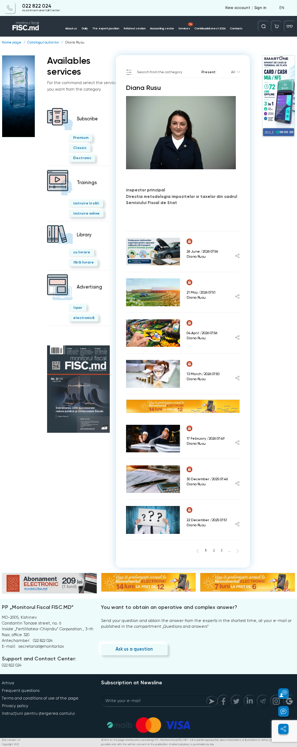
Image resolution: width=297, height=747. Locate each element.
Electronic (82, 158)
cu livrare (81, 252)
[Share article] (237, 257)
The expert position (105, 28)
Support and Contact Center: (39, 659)
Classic (80, 148)
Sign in (260, 8)
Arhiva (8, 683)
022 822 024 (36, 6)
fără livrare (83, 262)
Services (185, 26)
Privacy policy (15, 706)
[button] (280, 693)
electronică (84, 318)
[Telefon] (9, 8)
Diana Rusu (74, 42)
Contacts (236, 28)
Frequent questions (20, 690)
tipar (77, 308)
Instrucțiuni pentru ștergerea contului (38, 713)
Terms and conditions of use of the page (40, 698)
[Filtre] (289, 26)
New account (237, 8)
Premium (80, 138)
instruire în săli (86, 203)
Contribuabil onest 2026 (210, 28)
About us (71, 28)
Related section (135, 28)
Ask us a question (134, 649)
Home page (11, 42)
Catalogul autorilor (43, 42)
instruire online (86, 213)
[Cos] (276, 26)
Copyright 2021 (10, 744)
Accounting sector (162, 28)
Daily (84, 28)
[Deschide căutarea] (263, 26)
